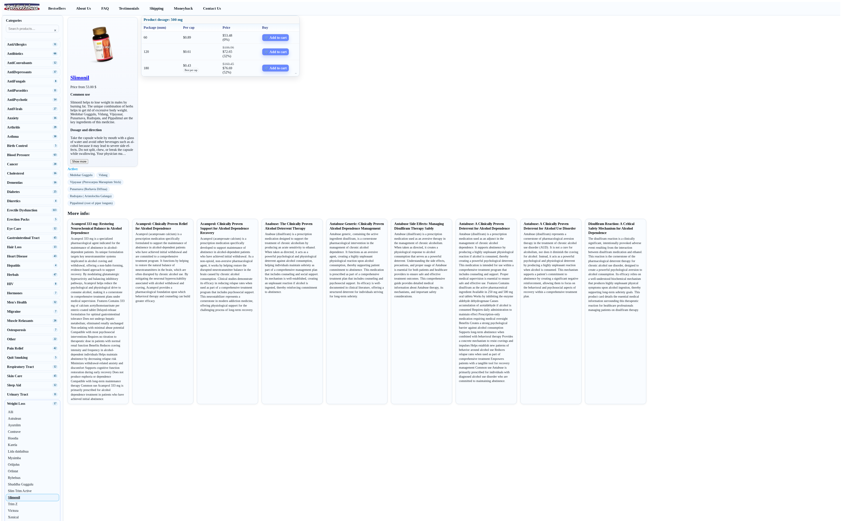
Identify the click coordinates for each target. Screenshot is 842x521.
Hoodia (13, 438)
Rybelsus (14, 478)
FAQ (105, 8)
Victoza (13, 510)
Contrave (14, 432)
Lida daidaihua (18, 451)
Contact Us (212, 8)
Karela (12, 445)
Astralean (14, 418)
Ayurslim (14, 425)
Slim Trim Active (20, 491)
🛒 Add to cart (275, 37)
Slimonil (79, 77)
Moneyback (183, 8)
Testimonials (129, 8)
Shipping (157, 8)
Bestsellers (57, 8)
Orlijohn (14, 464)
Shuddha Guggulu (20, 484)
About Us (83, 8)
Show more (79, 161)
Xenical (13, 517)
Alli (10, 412)
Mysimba (14, 458)
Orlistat (13, 471)
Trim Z (13, 504)
